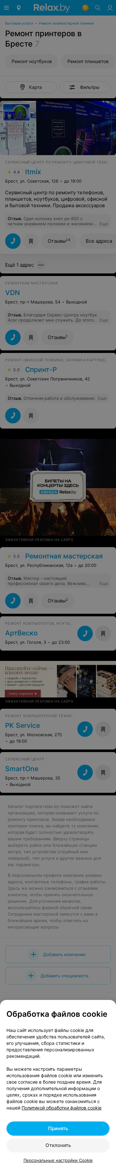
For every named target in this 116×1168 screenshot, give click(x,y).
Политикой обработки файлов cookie (62, 1107)
